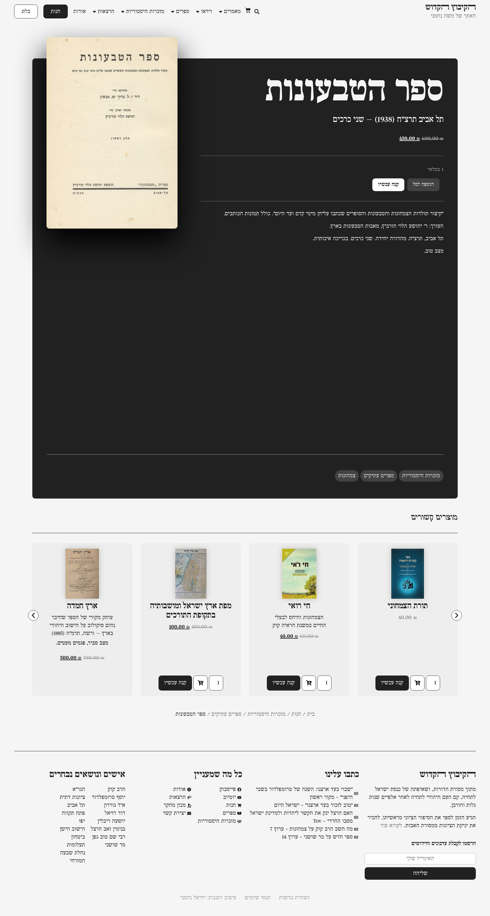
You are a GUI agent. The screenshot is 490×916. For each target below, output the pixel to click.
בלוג (26, 11)
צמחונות (347, 476)
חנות (55, 11)
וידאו (206, 11)
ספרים (182, 11)
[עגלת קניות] (248, 10)
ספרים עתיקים (379, 476)
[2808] (417, 683)
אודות (79, 11)
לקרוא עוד (391, 826)
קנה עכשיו (388, 184)
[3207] (200, 683)
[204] (309, 683)
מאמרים (232, 11)
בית (311, 714)
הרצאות (106, 11)
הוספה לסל (423, 184)
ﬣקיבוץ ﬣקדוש (448, 775)
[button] (256, 11)
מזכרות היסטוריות (145, 11)
